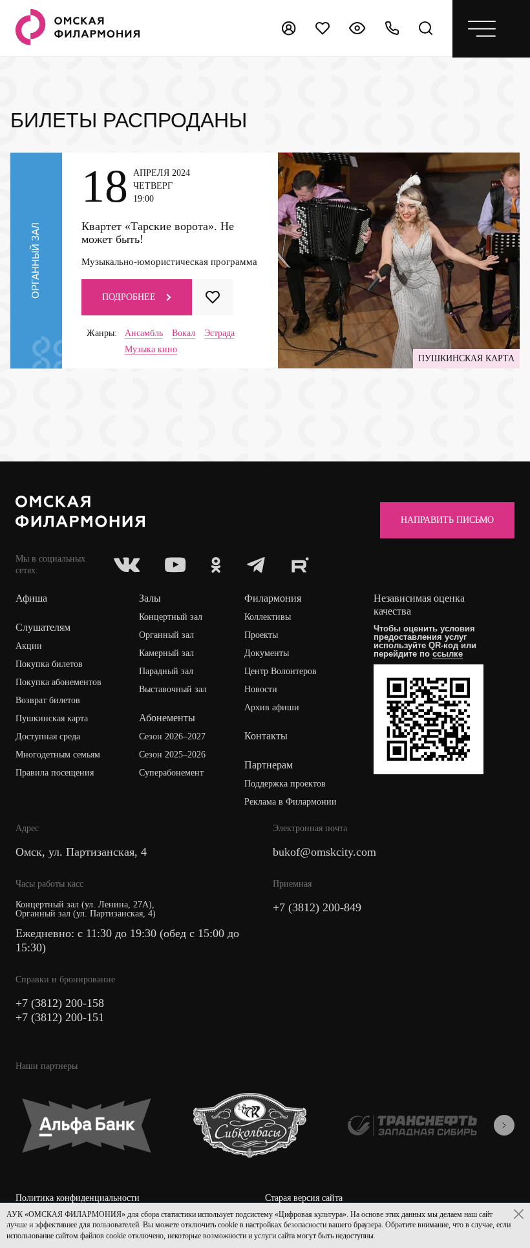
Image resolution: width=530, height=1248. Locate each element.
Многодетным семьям (58, 754)
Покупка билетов (49, 664)
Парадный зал (166, 671)
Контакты (266, 735)
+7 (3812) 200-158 (60, 1003)
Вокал (183, 333)
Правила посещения (55, 772)
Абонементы (167, 717)
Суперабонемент (171, 772)
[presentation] (504, 1125)
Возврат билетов (48, 700)
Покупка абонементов (58, 682)
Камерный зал (166, 653)
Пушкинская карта (52, 718)
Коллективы (267, 617)
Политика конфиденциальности (78, 1198)
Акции (29, 646)
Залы (150, 598)
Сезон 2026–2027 (172, 736)
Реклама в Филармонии (290, 802)
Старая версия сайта (304, 1198)
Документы (266, 653)
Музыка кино (151, 349)
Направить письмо (447, 520)
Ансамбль (144, 333)
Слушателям (43, 627)
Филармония (272, 598)
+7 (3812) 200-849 (317, 907)
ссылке (447, 654)
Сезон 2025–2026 (172, 754)
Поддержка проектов (285, 783)
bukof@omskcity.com (324, 851)
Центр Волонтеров (280, 671)
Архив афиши (271, 707)
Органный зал (166, 635)
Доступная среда (48, 736)
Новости (260, 689)
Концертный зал (170, 617)
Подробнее (129, 297)
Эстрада (219, 333)
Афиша (31, 598)
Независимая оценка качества (419, 605)
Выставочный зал (173, 689)
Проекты (261, 635)
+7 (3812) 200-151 (60, 1017)
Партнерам (268, 764)
